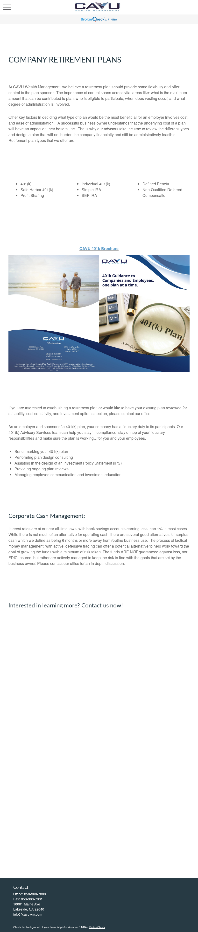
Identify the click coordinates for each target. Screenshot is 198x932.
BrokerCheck (97, 927)
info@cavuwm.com (27, 914)
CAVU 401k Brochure (99, 248)
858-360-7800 (35, 893)
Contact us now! (102, 606)
